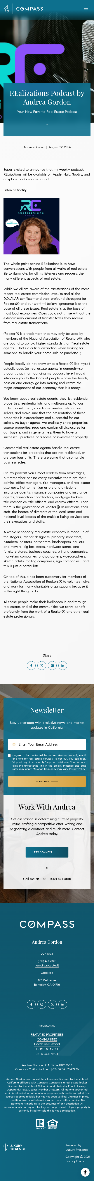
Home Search (47, 1049)
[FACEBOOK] (31, 1004)
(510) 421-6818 (60, 879)
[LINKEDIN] (62, 1004)
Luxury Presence (77, 1150)
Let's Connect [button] (47, 1054)
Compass (54, 1082)
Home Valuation (47, 1044)
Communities (47, 1039)
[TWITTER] (52, 1004)
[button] (47, 852)
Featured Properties (47, 1035)
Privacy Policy (77, 769)
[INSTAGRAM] (41, 1004)
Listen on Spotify (14, 190)
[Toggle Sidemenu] (86, 8)
